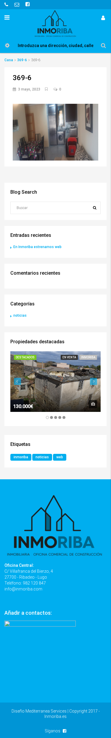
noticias (20, 315)
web (59, 457)
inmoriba (21, 457)
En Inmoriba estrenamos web (37, 247)
